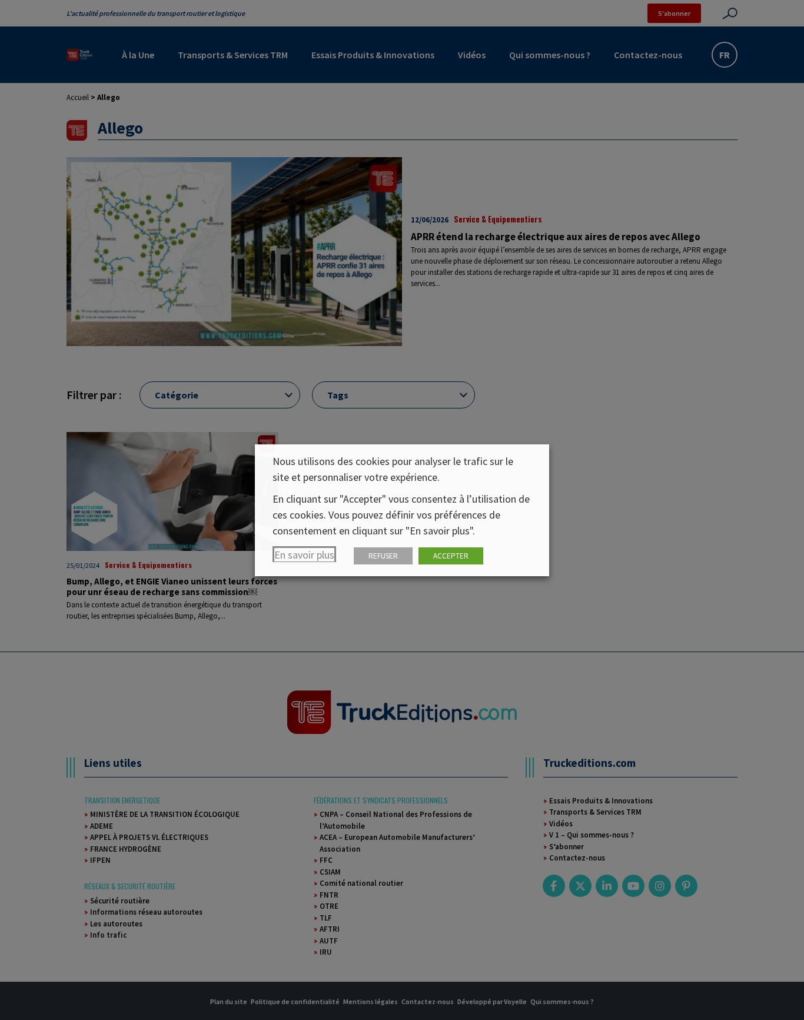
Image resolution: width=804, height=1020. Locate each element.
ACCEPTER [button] (451, 556)
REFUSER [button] (383, 556)
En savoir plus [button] (304, 555)
